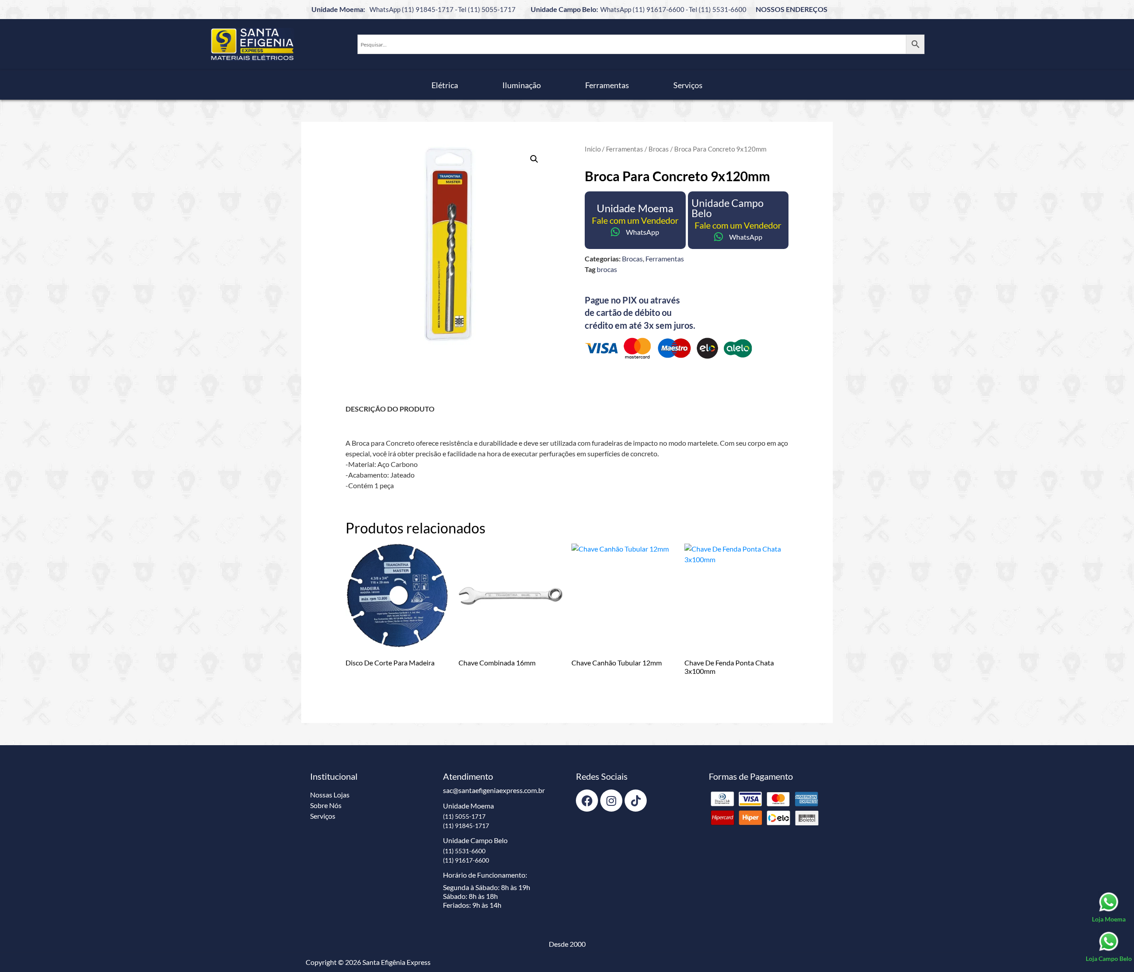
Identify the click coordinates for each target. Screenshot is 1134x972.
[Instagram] (611, 800)
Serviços (688, 85)
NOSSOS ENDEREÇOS (791, 9)
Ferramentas (607, 85)
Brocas (659, 149)
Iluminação (521, 85)
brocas (607, 269)
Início (593, 149)
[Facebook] (587, 800)
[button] (534, 159)
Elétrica (444, 85)
